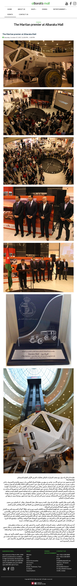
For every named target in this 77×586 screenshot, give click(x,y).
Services (29, 564)
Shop (33, 9)
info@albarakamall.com (64, 560)
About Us (21, 9)
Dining (44, 9)
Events (10, 14)
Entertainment (59, 9)
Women (28, 554)
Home (10, 9)
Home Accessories (32, 560)
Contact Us (23, 14)
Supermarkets (30, 570)
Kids (27, 558)
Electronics (29, 562)
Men (27, 556)
